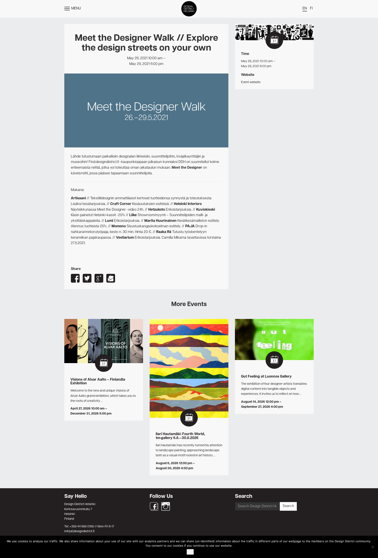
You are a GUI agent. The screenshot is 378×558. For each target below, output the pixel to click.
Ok (190, 552)
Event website (251, 82)
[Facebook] (154, 506)
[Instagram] (165, 506)
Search (288, 506)
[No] (372, 547)
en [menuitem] (305, 8)
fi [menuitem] (311, 8)
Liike (133, 215)
